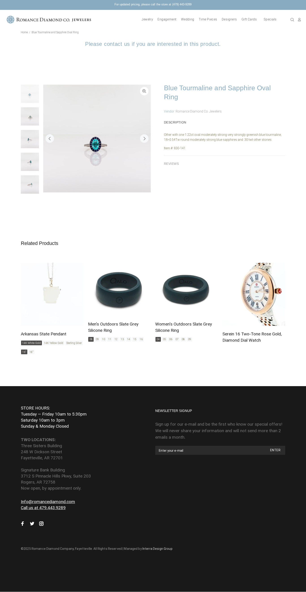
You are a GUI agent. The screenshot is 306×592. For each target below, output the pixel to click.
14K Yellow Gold (53, 343)
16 (141, 339)
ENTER (275, 450)
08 (91, 339)
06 (170, 339)
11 (109, 339)
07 (177, 339)
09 (97, 339)
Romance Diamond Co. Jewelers (199, 111)
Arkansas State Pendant (43, 334)
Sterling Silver (74, 343)
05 (164, 339)
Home (24, 32)
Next (144, 138)
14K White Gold (31, 343)
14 (128, 339)
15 (134, 339)
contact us (117, 44)
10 (103, 339)
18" (31, 352)
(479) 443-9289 (182, 4)
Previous (49, 138)
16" (24, 352)
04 (158, 339)
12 (116, 339)
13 (122, 339)
